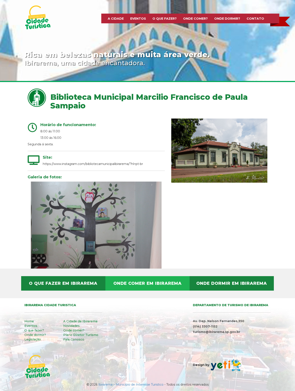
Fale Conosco (73, 339)
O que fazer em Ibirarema (63, 283)
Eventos (138, 19)
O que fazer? (164, 19)
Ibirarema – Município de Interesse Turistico (130, 384)
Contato (255, 19)
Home (29, 321)
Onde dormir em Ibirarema (231, 283)
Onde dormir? (227, 19)
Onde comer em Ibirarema (147, 283)
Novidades (71, 326)
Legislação (32, 339)
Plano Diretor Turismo (80, 335)
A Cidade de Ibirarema (80, 321)
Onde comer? (195, 19)
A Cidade (116, 19)
